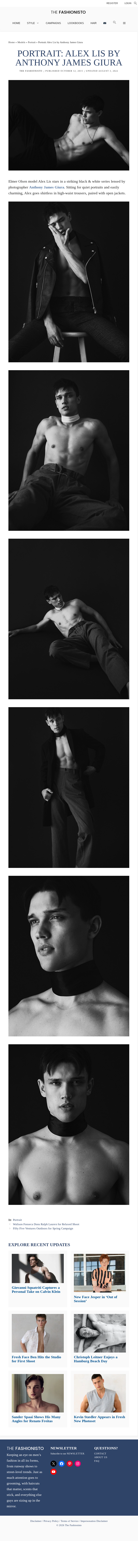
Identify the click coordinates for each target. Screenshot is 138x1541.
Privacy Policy (51, 1521)
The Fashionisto (31, 71)
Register (112, 3)
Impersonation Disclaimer (94, 1521)
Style (31, 23)
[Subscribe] (105, 23)
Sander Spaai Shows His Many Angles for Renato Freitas (36, 1419)
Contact (100, 1453)
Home (16, 23)
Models (21, 42)
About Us (100, 1457)
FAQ (96, 1461)
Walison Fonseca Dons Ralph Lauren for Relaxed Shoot (46, 1224)
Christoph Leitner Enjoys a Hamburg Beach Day (95, 1359)
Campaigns (53, 23)
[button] (135, 4)
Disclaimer (36, 1521)
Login (128, 3)
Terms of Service (69, 1521)
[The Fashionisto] (68, 12)
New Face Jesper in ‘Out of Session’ (95, 1299)
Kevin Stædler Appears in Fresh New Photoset (99, 1419)
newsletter (75, 1453)
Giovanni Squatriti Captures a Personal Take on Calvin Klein (36, 1289)
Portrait (32, 42)
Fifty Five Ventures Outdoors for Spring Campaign (43, 1228)
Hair (94, 23)
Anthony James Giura (46, 187)
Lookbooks (76, 23)
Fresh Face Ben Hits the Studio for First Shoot (36, 1359)
